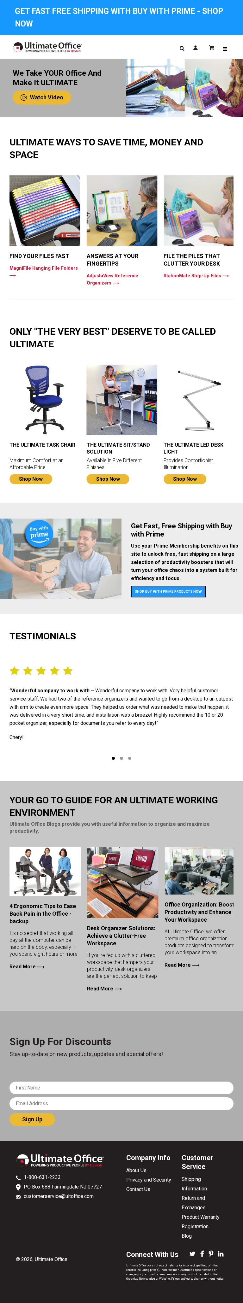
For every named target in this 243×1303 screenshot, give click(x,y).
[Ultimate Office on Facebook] (202, 1254)
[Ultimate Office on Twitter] (193, 1254)
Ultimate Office (51, 1259)
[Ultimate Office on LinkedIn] (220, 1254)
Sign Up (32, 1119)
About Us (136, 1170)
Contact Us (138, 1189)
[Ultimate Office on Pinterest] (211, 1254)
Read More (26, 967)
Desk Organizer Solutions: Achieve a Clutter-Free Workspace (121, 936)
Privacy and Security (148, 1180)
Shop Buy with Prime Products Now (168, 592)
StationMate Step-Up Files (196, 276)
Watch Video (46, 97)
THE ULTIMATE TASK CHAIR (42, 445)
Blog (187, 1236)
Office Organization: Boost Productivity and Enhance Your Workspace (199, 912)
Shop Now (31, 479)
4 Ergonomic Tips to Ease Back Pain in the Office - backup (42, 913)
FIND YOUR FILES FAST (39, 256)
